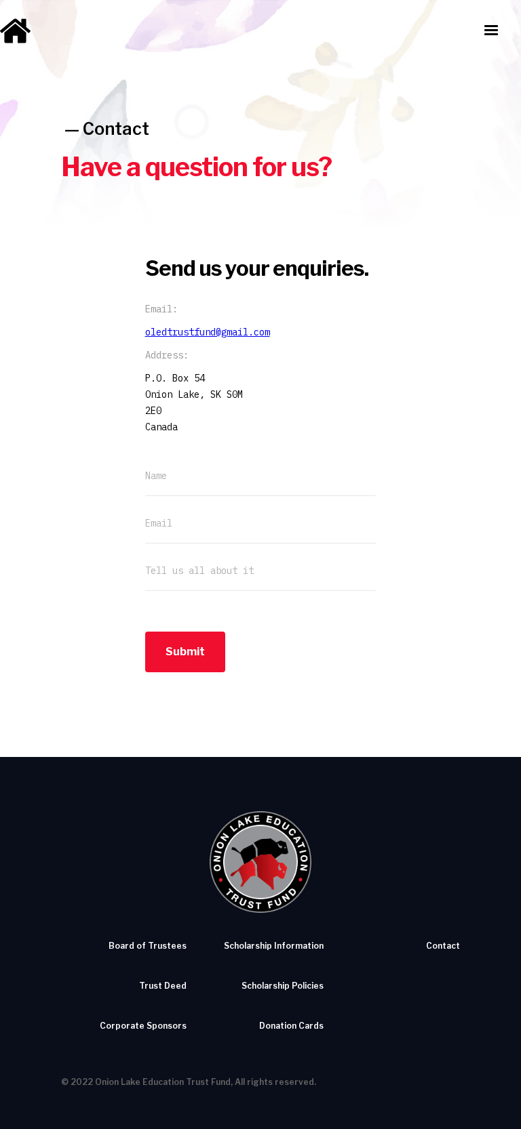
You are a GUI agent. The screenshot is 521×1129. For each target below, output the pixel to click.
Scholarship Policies (283, 986)
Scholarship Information (274, 946)
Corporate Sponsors (143, 1026)
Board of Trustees (148, 946)
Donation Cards (291, 1026)
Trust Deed (163, 986)
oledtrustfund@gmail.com (207, 332)
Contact (116, 129)
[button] (491, 30)
